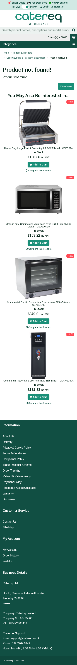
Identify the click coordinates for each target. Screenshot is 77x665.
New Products (60, 2)
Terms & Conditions (14, 453)
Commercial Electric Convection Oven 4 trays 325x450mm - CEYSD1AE (38, 303)
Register (59, 6)
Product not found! (58, 58)
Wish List (8, 561)
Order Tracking (11, 470)
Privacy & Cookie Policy (17, 447)
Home (6, 53)
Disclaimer (9, 499)
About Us (8, 436)
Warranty (8, 493)
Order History (11, 555)
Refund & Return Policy (16, 476)
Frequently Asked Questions (19, 487)
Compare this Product (40, 170)
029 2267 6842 (21, 643)
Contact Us (9, 521)
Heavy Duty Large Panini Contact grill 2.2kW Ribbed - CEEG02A (38, 148)
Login (45, 6)
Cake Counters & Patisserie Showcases (25, 58)
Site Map (8, 527)
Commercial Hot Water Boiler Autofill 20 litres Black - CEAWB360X (38, 380)
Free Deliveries (38, 2)
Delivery (7, 441)
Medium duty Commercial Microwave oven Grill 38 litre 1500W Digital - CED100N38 (38, 225)
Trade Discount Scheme (17, 464)
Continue (66, 86)
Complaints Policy (13, 459)
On (23, 6)
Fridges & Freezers (22, 53)
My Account (10, 549)
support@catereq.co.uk (25, 638)
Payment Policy (12, 482)
